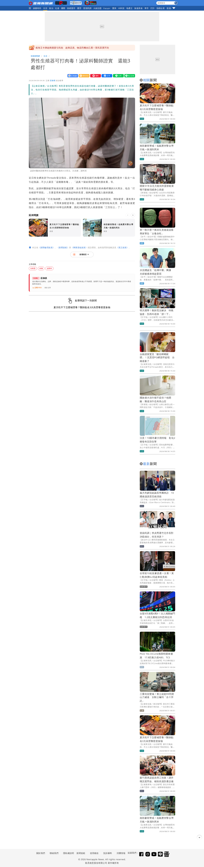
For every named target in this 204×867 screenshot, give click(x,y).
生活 (45, 8)
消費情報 (121, 853)
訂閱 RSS (38, 288)
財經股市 (71, 8)
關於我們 (40, 853)
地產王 (129, 8)
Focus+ (106, 8)
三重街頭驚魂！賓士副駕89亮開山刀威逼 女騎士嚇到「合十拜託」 (157, 697)
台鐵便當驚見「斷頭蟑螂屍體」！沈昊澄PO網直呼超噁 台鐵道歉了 (157, 358)
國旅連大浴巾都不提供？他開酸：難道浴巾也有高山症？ (64, 47)
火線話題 (97, 8)
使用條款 (94, 853)
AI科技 (121, 8)
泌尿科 (49, 268)
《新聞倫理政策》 (46, 247)
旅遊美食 (138, 8)
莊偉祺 (52, 80)
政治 (51, 8)
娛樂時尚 (37, 8)
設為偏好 (72, 75)
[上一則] (128, 215)
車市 (146, 8)
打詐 (153, 8)
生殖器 (32, 268)
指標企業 (161, 8)
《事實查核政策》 (79, 247)
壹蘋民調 (87, 8)
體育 (79, 8)
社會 (57, 8)
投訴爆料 (107, 853)
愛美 (114, 8)
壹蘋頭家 (171, 8)
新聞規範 (80, 853)
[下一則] (133, 215)
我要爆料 (95, 75)
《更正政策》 (122, 247)
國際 (63, 8)
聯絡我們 (54, 853)
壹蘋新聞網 (35, 56)
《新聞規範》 (63, 247)
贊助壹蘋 (83, 75)
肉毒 (41, 268)
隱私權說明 (67, 853)
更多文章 (48, 288)
